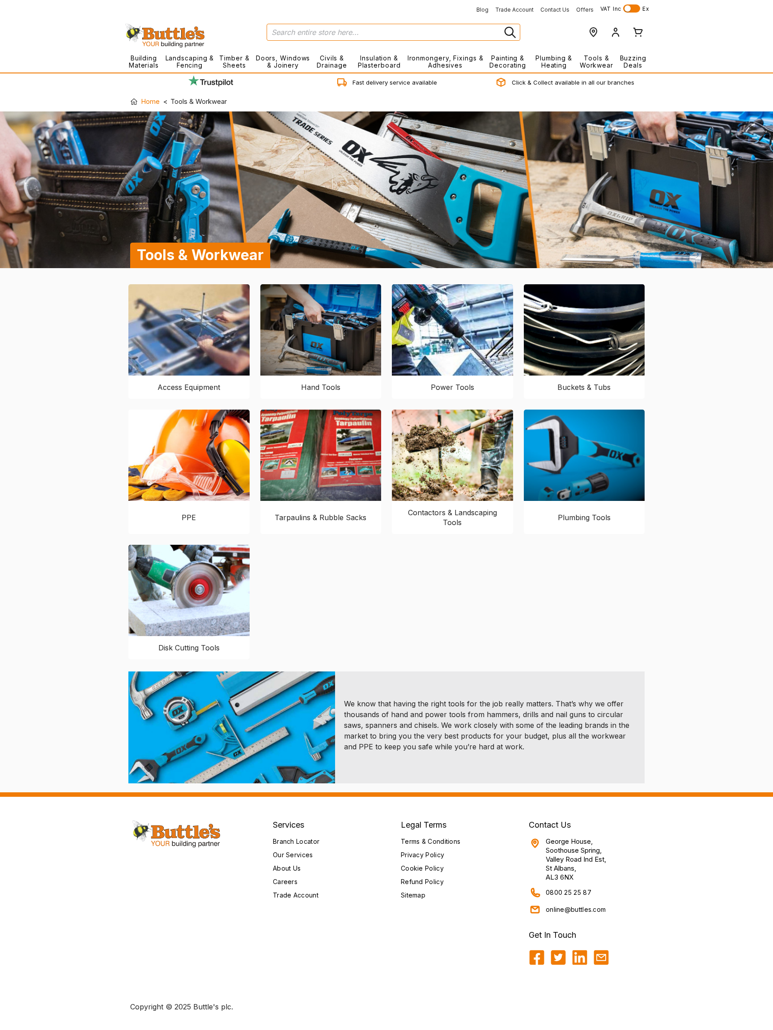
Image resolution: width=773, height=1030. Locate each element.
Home (150, 101)
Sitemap (413, 895)
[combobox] (393, 32)
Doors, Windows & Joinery (283, 61)
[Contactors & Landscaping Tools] (452, 455)
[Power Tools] (452, 330)
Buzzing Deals (633, 61)
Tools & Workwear (596, 61)
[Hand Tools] (321, 330)
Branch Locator (296, 841)
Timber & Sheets (234, 61)
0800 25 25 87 (568, 892)
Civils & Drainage (332, 61)
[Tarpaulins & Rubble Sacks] (321, 458)
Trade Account (514, 9)
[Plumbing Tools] (584, 458)
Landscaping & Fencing (190, 61)
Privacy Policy (422, 855)
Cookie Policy (422, 868)
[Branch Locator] (593, 32)
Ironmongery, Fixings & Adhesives (445, 61)
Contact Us (554, 9)
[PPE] (189, 458)
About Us (287, 868)
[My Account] (615, 32)
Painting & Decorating (507, 61)
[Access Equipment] (189, 330)
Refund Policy (422, 881)
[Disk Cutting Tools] (189, 590)
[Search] (509, 32)
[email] (601, 957)
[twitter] (558, 957)
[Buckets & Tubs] (584, 330)
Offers (585, 9)
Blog (482, 9)
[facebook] (537, 957)
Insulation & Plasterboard (379, 61)
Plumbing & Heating (553, 61)
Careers (285, 881)
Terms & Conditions (430, 841)
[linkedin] (580, 957)
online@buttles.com (576, 909)
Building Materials (144, 61)
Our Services (293, 855)
